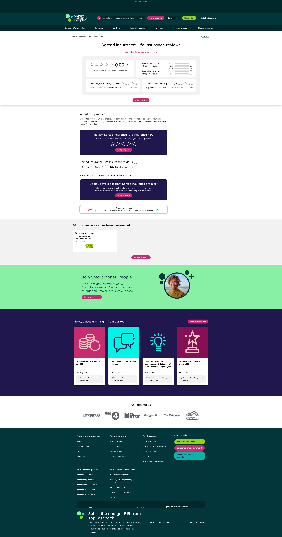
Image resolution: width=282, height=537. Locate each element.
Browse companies (118, 456)
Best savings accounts (86, 479)
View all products (141, 257)
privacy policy (94, 532)
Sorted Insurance (85, 36)
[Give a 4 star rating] (129, 143)
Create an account (92, 297)
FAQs (79, 451)
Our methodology (84, 446)
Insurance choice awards (185, 455)
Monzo (112, 497)
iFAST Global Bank (117, 487)
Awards (192, 378)
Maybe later (200, 522)
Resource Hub (116, 451)
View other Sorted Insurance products (141, 52)
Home (74, 36)
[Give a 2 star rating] (118, 143)
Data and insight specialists (154, 446)
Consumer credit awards (188, 448)
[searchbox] (121, 18)
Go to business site (208, 18)
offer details (126, 529)
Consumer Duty (149, 451)
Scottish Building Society (120, 474)
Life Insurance (98, 36)
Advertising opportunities (153, 461)
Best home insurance (86, 494)
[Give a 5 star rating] (134, 143)
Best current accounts (86, 489)
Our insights (126, 378)
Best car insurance (85, 474)
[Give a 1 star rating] (112, 143)
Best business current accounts (90, 484)
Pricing (146, 456)
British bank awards (186, 441)
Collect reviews (149, 441)
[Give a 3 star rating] (123, 143)
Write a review (156, 18)
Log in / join (115, 446)
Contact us (81, 456)
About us (80, 441)
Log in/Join (173, 18)
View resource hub (198, 321)
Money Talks (92, 378)
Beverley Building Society (120, 492)
